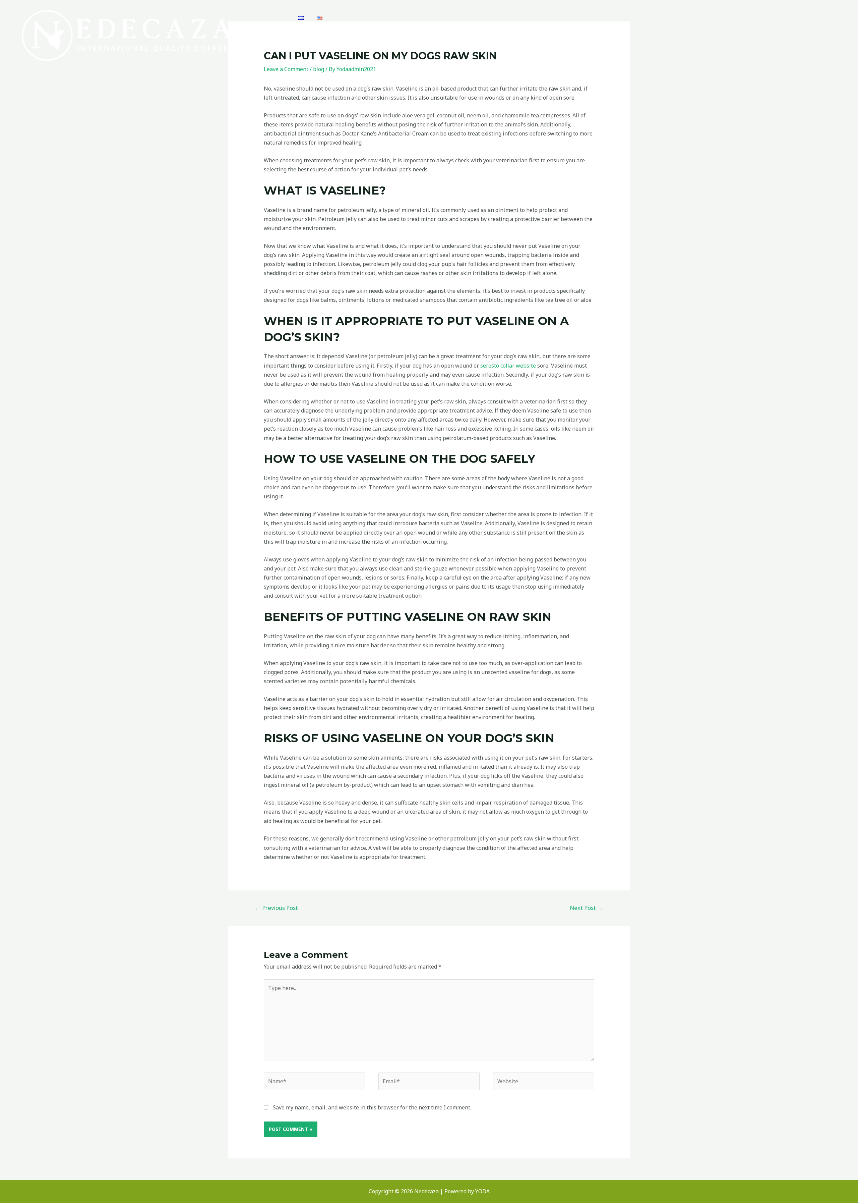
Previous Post (276, 908)
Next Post (586, 908)
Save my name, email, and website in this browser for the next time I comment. (372, 1107)
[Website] (543, 1082)
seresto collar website (508, 365)
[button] (837, 12)
